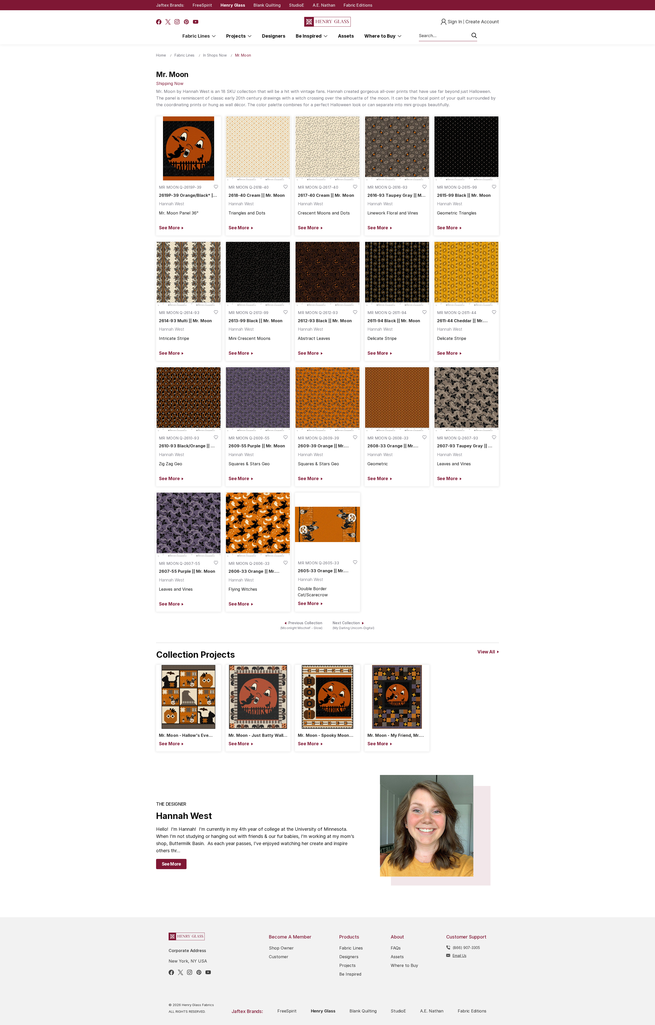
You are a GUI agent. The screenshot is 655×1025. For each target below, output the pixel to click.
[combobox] (448, 35)
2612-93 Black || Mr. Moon (325, 321)
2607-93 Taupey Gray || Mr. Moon (466, 446)
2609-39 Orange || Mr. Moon (321, 446)
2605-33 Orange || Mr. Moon (321, 571)
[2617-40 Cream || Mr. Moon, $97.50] (327, 148)
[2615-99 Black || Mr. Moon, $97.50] (466, 148)
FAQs (396, 948)
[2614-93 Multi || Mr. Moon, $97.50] (188, 274)
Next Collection (353, 625)
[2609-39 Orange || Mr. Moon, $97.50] (327, 399)
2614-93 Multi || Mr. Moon (185, 321)
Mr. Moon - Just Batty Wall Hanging (255, 735)
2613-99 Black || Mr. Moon (255, 321)
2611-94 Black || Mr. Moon (393, 321)
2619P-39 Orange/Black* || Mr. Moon (186, 195)
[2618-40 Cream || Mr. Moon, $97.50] (258, 148)
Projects (237, 36)
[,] (188, 697)
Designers (273, 36)
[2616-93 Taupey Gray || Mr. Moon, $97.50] (397, 148)
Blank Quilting (267, 5)
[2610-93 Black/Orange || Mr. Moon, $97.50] (188, 399)
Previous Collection (301, 625)
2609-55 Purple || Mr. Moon (256, 446)
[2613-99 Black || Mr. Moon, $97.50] (258, 274)
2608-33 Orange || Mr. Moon (390, 446)
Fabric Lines (197, 36)
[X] (168, 22)
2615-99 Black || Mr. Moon (464, 195)
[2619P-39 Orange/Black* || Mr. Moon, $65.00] (188, 148)
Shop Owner (281, 948)
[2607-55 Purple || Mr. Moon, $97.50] (188, 525)
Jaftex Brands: (170, 5)
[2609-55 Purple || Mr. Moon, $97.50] (258, 399)
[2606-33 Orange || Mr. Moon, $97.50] (258, 525)
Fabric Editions (358, 5)
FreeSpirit (202, 5)
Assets (346, 36)
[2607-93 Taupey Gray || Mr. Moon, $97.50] (466, 399)
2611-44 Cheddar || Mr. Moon (460, 321)
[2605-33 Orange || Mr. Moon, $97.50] (327, 524)
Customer (278, 956)
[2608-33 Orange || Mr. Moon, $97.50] (397, 399)
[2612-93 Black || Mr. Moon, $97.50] (327, 274)
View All (486, 651)
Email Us (459, 955)
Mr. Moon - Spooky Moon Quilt (323, 735)
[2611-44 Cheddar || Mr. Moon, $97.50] (466, 274)
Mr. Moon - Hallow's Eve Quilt (184, 735)
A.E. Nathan (324, 5)
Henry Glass (233, 5)
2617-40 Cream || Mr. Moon (326, 195)
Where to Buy (381, 36)
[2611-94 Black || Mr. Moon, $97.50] (397, 274)
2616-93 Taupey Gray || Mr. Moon (395, 195)
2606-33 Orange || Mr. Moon (251, 571)
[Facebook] (158, 22)
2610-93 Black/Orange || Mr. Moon (188, 446)
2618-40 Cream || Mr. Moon (256, 195)
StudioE (296, 5)
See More (169, 227)
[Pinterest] (186, 22)
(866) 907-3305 (466, 947)
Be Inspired (310, 36)
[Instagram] (177, 22)
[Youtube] (195, 22)
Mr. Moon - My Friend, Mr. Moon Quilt (393, 735)
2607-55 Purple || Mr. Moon (187, 571)
